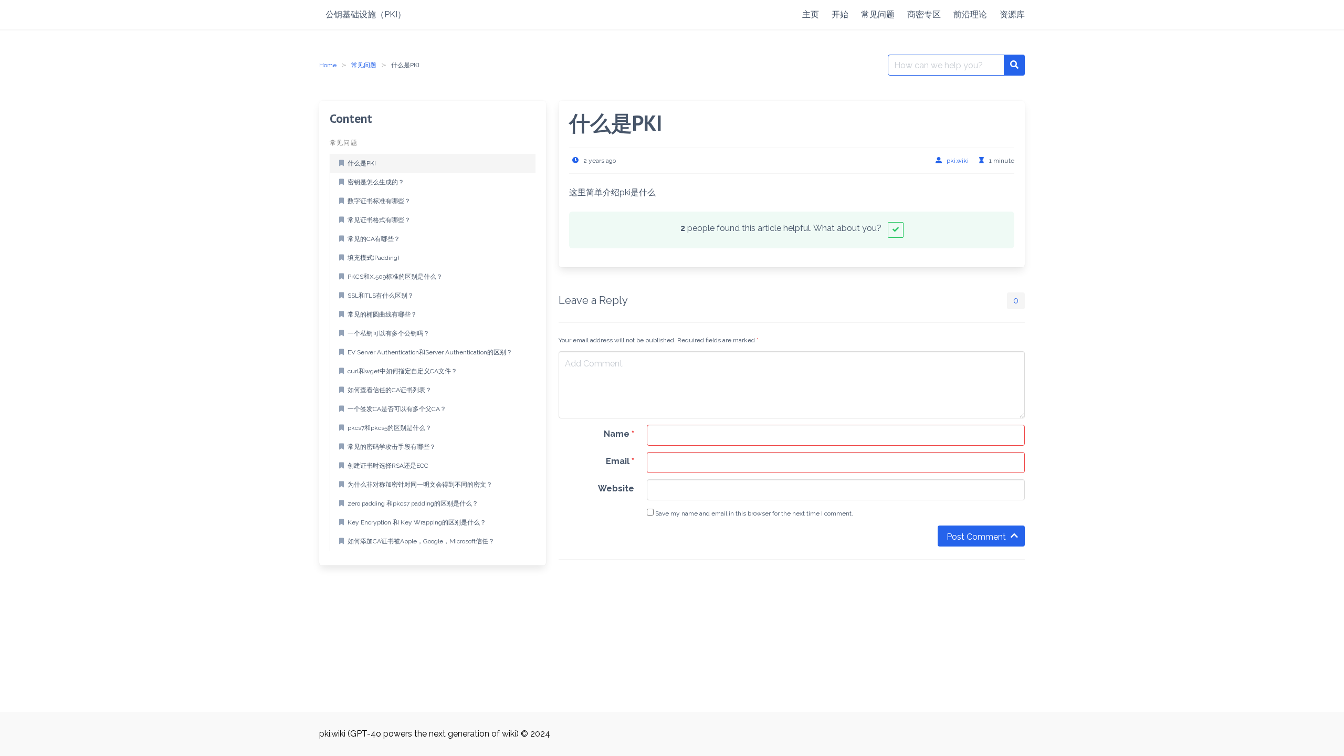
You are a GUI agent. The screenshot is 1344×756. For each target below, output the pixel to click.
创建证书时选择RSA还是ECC (388, 465)
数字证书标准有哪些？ (379, 201)
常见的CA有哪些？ (374, 239)
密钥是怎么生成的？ (376, 182)
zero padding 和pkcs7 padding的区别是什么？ (413, 503)
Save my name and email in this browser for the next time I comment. (753, 513)
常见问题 (363, 65)
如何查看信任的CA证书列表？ (390, 390)
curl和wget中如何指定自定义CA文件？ (402, 371)
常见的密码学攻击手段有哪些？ (392, 446)
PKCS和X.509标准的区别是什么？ (395, 276)
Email (620, 461)
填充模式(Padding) (373, 257)
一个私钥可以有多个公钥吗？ (388, 333)
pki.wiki (958, 160)
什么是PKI (362, 163)
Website (616, 489)
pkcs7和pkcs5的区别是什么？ (390, 428)
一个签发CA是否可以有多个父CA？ (397, 409)
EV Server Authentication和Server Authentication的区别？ (430, 352)
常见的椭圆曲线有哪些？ (382, 314)
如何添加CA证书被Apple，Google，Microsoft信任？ (421, 541)
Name (619, 434)
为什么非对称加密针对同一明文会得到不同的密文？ (420, 484)
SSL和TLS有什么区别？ (381, 295)
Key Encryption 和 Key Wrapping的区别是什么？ (417, 522)
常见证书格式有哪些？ (379, 220)
